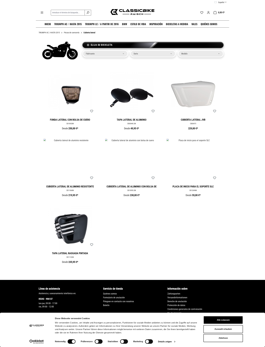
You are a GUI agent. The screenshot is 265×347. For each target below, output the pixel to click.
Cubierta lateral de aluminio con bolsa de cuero (132, 186)
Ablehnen (223, 338)
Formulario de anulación (114, 297)
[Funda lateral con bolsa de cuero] (70, 94)
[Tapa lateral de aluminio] (131, 94)
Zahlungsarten (173, 293)
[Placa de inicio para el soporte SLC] (193, 161)
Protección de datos (176, 305)
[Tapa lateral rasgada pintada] (70, 228)
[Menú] (42, 12)
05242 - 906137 (46, 299)
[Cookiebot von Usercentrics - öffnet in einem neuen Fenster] (37, 342)
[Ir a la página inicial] (132, 12)
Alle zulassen (223, 320)
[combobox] (68, 12)
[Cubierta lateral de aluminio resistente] (70, 161)
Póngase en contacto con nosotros (118, 301)
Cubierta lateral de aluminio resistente (70, 186)
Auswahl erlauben (223, 329)
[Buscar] (88, 12)
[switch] (99, 341)
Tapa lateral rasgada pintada (70, 253)
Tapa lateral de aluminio (131, 119)
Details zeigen (165, 341)
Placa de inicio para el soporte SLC (193, 186)
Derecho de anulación (177, 301)
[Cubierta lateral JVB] (193, 94)
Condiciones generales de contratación (184, 309)
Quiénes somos (110, 293)
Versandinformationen (177, 297)
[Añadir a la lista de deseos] (91, 111)
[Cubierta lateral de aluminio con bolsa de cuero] (131, 161)
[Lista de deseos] (201, 12)
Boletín (106, 305)
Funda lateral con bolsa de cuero (70, 119)
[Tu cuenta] (208, 12)
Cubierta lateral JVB (193, 119)
